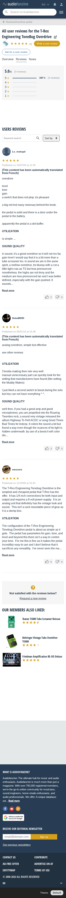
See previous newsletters (17, 844)
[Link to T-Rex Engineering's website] (54, 37)
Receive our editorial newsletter (22, 829)
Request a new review (33, 598)
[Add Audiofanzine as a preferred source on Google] (13, 817)
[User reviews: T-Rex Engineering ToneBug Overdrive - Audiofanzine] (15, 4)
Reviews (21, 59)
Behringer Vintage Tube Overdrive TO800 (39, 639)
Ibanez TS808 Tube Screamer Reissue (41, 619)
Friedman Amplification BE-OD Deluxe (42, 656)
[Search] (6, 12)
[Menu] (61, 12)
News (32, 59)
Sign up (44, 836)
